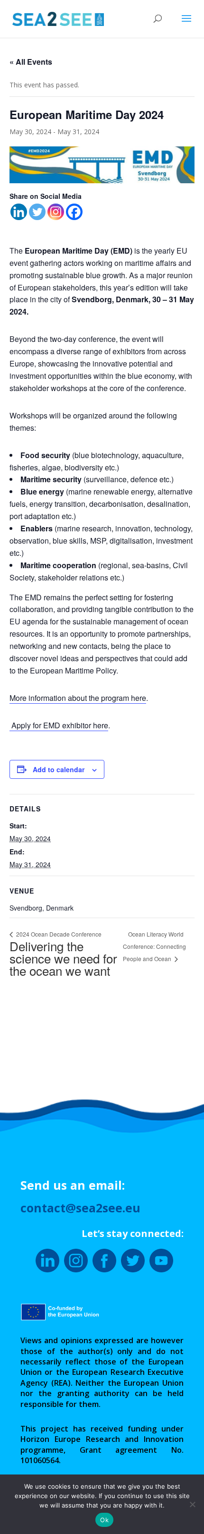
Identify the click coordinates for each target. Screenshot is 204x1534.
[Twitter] (37, 212)
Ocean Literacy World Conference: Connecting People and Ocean (154, 946)
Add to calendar (58, 769)
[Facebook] (74, 212)
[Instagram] (55, 212)
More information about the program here (77, 697)
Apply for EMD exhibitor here (58, 725)
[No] (192, 1504)
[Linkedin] (18, 212)
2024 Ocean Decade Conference (63, 954)
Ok (104, 1520)
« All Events (30, 61)
